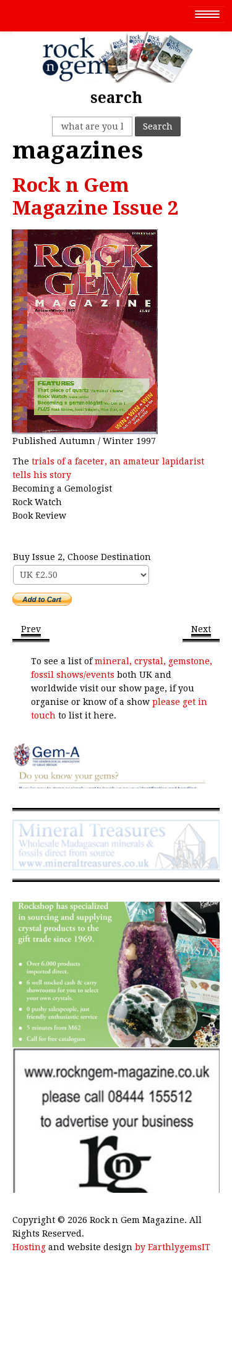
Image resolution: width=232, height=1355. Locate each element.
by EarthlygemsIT (172, 1247)
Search (158, 126)
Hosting (29, 1247)
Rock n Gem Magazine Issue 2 (95, 197)
